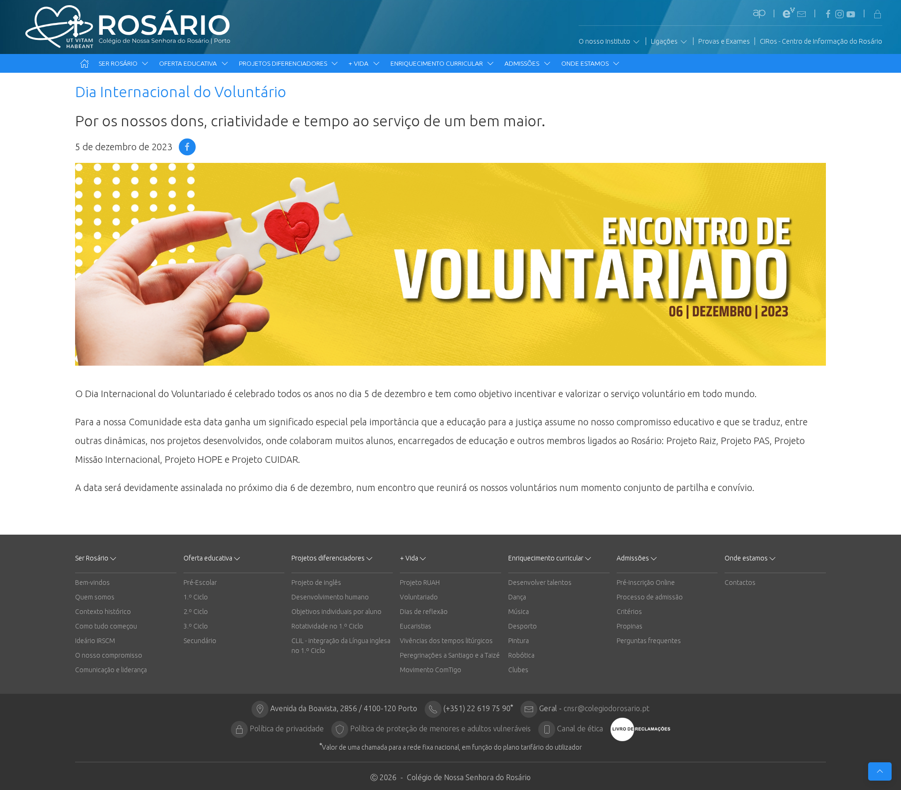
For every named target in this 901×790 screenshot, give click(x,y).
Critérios (629, 611)
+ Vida (359, 63)
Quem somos (95, 597)
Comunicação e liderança (111, 670)
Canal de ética (580, 728)
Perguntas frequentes (649, 640)
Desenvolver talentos (540, 582)
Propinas (629, 626)
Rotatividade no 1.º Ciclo (327, 626)
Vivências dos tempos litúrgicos (446, 640)
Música (518, 611)
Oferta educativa (188, 63)
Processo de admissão (650, 597)
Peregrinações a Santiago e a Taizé (450, 655)
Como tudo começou (106, 626)
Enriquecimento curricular (437, 63)
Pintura (518, 640)
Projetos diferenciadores (283, 63)
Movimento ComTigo (430, 670)
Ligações (665, 41)
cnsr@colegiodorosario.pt (606, 708)
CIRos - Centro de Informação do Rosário (821, 41)
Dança (517, 597)
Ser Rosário (119, 63)
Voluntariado (419, 597)
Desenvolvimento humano (330, 597)
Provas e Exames (724, 41)
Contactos (740, 582)
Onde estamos (585, 63)
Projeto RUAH (420, 582)
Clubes (518, 670)
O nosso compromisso (108, 655)
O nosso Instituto (605, 41)
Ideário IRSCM (95, 640)
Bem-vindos (92, 582)
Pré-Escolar (200, 582)
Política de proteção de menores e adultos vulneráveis (440, 728)
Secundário (199, 640)
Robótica (521, 655)
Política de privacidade (287, 728)
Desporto (522, 626)
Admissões (522, 63)
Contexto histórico (103, 611)
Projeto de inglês (316, 582)
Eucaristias (415, 626)
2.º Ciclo (195, 611)
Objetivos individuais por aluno (336, 611)
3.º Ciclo (195, 626)
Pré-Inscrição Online (646, 582)
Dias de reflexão (424, 611)
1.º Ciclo (195, 597)
